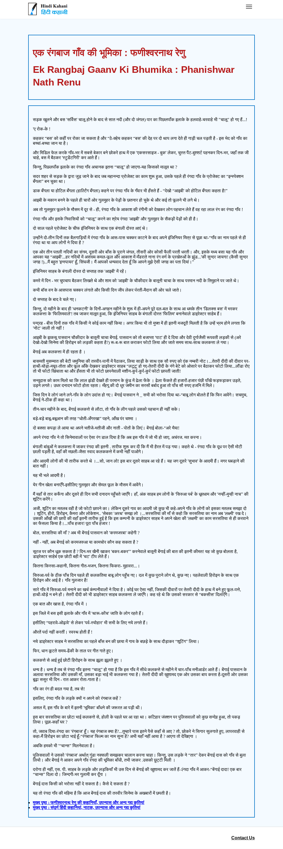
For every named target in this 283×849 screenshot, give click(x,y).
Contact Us (243, 837)
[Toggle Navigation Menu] (249, 6)
